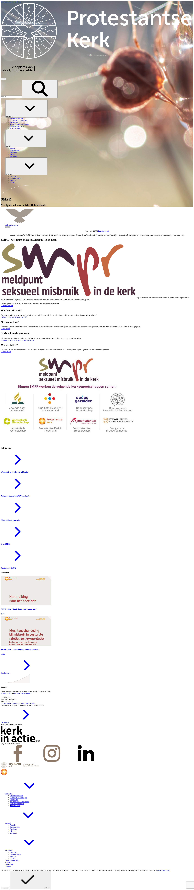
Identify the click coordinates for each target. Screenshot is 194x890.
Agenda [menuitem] (12, 148)
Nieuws (12, 831)
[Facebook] (18, 761)
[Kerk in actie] (18, 742)
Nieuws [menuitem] (12, 154)
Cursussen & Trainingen (18, 798)
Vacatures (13, 833)
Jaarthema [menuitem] (13, 152)
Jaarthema (13, 829)
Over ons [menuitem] (13, 176)
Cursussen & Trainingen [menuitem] (18, 120)
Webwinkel (9, 864)
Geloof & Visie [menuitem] (15, 178)
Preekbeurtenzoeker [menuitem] (17, 126)
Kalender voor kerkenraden (19, 802)
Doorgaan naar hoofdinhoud (11, 2)
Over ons (9, 174)
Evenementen (15, 827)
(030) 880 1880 (6, 693)
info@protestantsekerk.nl (23, 693)
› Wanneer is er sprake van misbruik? (14, 317)
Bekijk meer (5, 673)
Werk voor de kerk (12, 860)
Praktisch (9, 116)
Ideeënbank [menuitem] (14, 122)
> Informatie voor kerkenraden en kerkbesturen (17, 340)
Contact (12, 858)
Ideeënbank (14, 800)
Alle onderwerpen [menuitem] (16, 118)
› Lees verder (5, 329)
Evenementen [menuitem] (15, 150)
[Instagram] (52, 761)
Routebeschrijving (7, 703)
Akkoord (47, 888)
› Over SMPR (6, 352)
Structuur (13, 856)
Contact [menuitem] (12, 182)
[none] (99, 115)
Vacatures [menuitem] (13, 156)
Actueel (9, 146)
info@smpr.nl (103, 231)
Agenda (12, 825)
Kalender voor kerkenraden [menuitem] (19, 124)
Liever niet (5, 888)
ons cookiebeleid (163, 870)
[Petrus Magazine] (37, 742)
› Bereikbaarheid (7, 306)
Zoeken (8, 866)
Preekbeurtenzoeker (17, 804)
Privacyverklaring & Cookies (24, 703)
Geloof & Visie (15, 854)
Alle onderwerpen (11, 225)
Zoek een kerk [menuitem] (15, 128)
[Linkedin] (86, 761)
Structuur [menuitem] (13, 180)
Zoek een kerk (15, 806)
